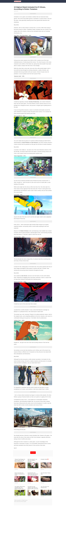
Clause (20, 501)
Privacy (22, 501)
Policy (18, 501)
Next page (33, 452)
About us (15, 501)
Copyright (24, 501)
